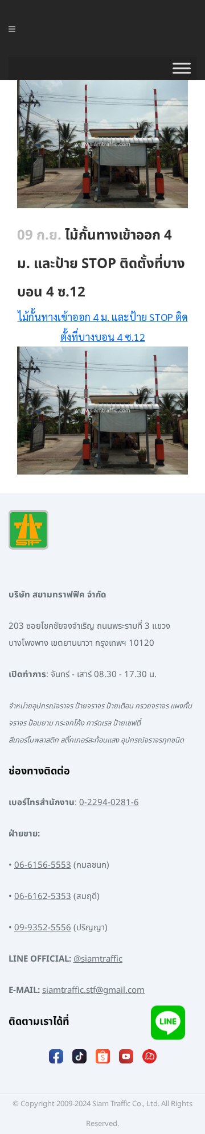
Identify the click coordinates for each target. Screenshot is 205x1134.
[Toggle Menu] (182, 68)
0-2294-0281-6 (109, 802)
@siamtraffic (97, 959)
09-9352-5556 (42, 927)
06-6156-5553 (42, 865)
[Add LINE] (168, 1025)
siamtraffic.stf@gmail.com (93, 990)
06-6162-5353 (42, 896)
